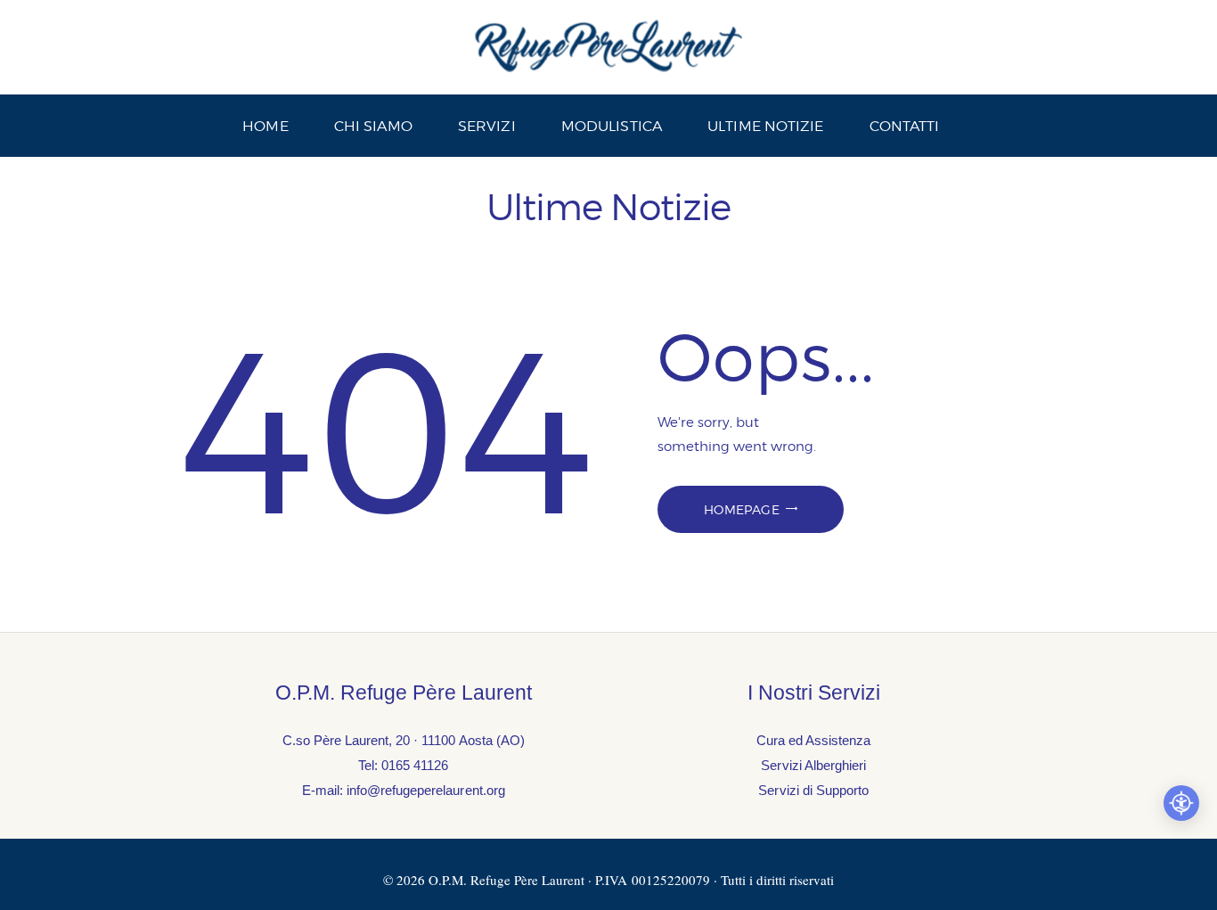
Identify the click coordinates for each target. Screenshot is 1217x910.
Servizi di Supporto (813, 790)
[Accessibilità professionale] (1181, 803)
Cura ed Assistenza (813, 740)
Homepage (742, 509)
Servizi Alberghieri (813, 765)
